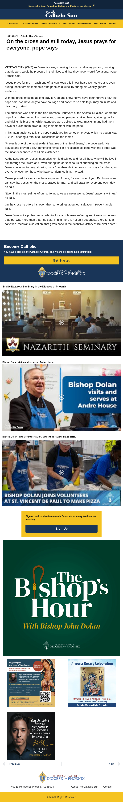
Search (112, 24)
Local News (13, 24)
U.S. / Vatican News (29, 24)
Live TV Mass (100, 24)
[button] (61, 323)
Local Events (69, 24)
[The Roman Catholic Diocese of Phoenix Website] (61, 272)
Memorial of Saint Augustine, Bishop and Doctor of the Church (60, 6)
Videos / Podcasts (49, 24)
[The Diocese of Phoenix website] (61, 777)
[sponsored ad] (31, 683)
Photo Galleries (84, 24)
